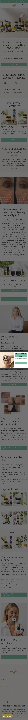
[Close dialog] (27, 352)
